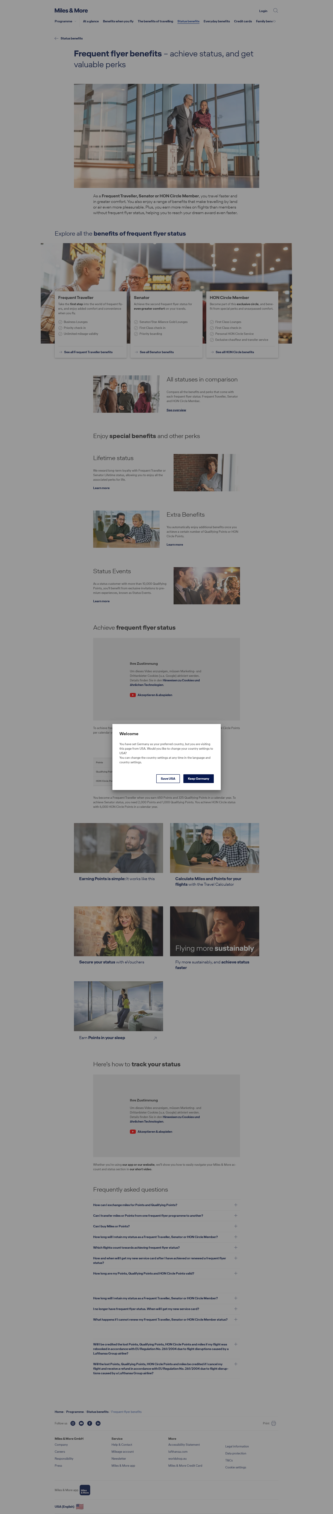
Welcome (129, 734)
